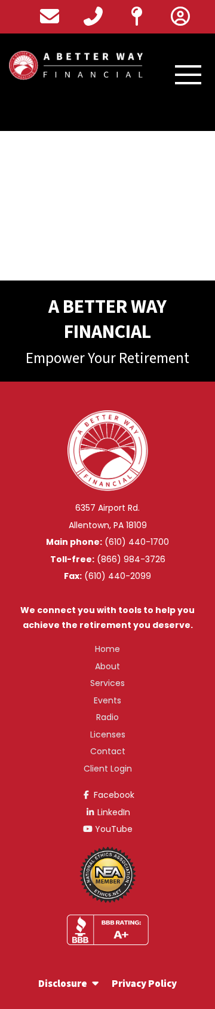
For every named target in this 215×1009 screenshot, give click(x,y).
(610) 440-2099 (117, 576)
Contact (107, 751)
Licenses (107, 734)
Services (107, 683)
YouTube (113, 829)
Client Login (108, 769)
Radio (107, 717)
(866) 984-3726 (131, 559)
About (107, 666)
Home (107, 649)
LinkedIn (112, 812)
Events (107, 700)
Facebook (112, 795)
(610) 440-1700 (137, 542)
